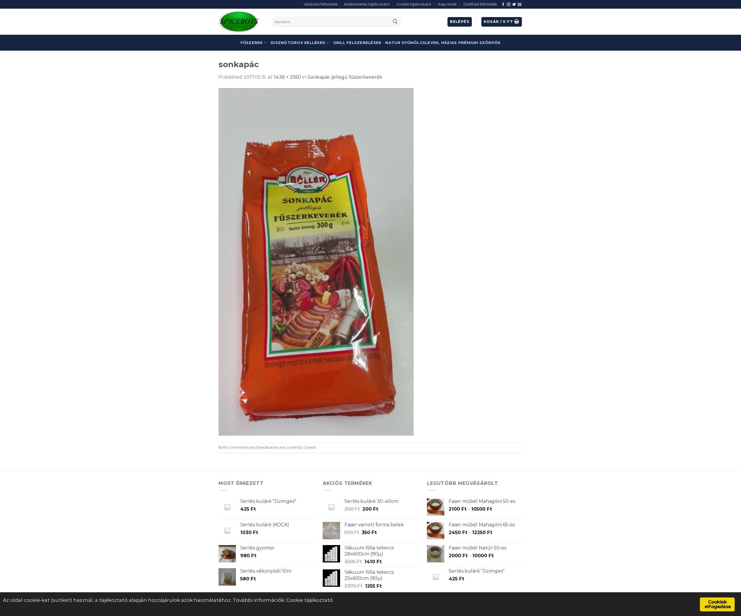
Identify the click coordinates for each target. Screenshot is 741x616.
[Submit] (395, 22)
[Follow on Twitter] (514, 5)
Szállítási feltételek (480, 4)
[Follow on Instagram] (508, 5)
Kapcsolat (447, 4)
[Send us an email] (519, 5)
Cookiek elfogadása (718, 604)
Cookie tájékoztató (413, 4)
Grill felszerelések (357, 43)
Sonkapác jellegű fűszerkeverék (344, 77)
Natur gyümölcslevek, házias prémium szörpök (442, 43)
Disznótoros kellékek (298, 43)
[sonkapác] (316, 261)
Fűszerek (252, 43)
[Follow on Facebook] (503, 5)
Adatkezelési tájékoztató (367, 4)
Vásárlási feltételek (321, 4)
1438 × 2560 (287, 77)
